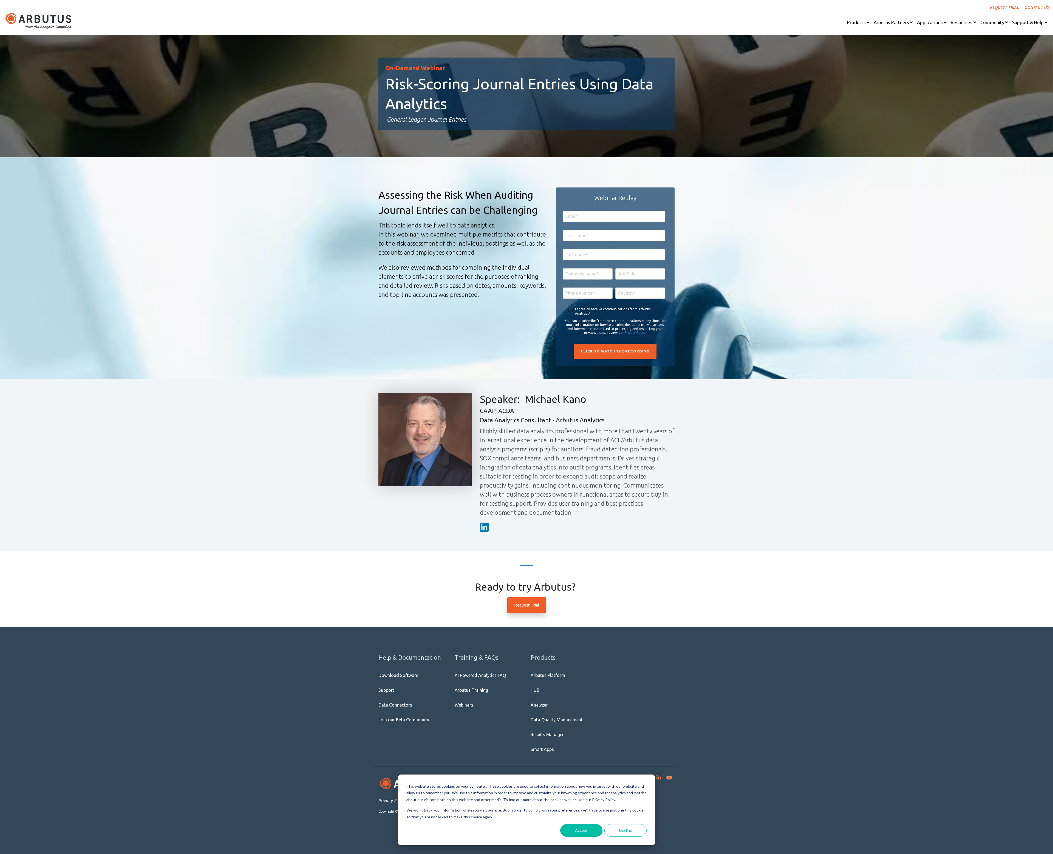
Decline (625, 830)
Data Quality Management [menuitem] (557, 719)
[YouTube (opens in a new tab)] (669, 776)
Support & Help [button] (1028, 22)
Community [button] (992, 22)
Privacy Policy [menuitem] (392, 800)
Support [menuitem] (386, 690)
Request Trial (526, 605)
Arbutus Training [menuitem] (471, 690)
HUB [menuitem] (535, 690)
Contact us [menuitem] (1036, 7)
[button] (858, 22)
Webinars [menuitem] (464, 704)
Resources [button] (961, 22)
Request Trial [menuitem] (1004, 7)
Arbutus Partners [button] (891, 22)
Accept (581, 830)
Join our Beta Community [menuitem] (403, 719)
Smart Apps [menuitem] (542, 749)
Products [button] (856, 22)
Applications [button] (930, 22)
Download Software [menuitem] (398, 675)
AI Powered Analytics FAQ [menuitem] (480, 675)
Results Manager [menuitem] (547, 734)
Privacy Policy (635, 332)
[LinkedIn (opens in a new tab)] (658, 776)
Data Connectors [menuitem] (395, 704)
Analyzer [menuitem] (539, 704)
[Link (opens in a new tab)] (485, 527)
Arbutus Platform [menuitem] (548, 675)
